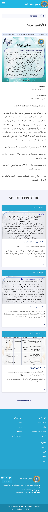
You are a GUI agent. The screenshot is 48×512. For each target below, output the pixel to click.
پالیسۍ (44, 435)
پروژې (44, 426)
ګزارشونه (19, 431)
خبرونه (20, 422)
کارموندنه (43, 447)
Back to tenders (23, 401)
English (19, 509)
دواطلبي (43, 456)
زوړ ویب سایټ (42, 422)
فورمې (44, 460)
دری (12, 509)
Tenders (33, 16)
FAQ (27, 509)
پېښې (20, 426)
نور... (43, 264)
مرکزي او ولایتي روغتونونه (39, 431)
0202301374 (6, 481)
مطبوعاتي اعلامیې (17, 435)
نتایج (44, 451)
